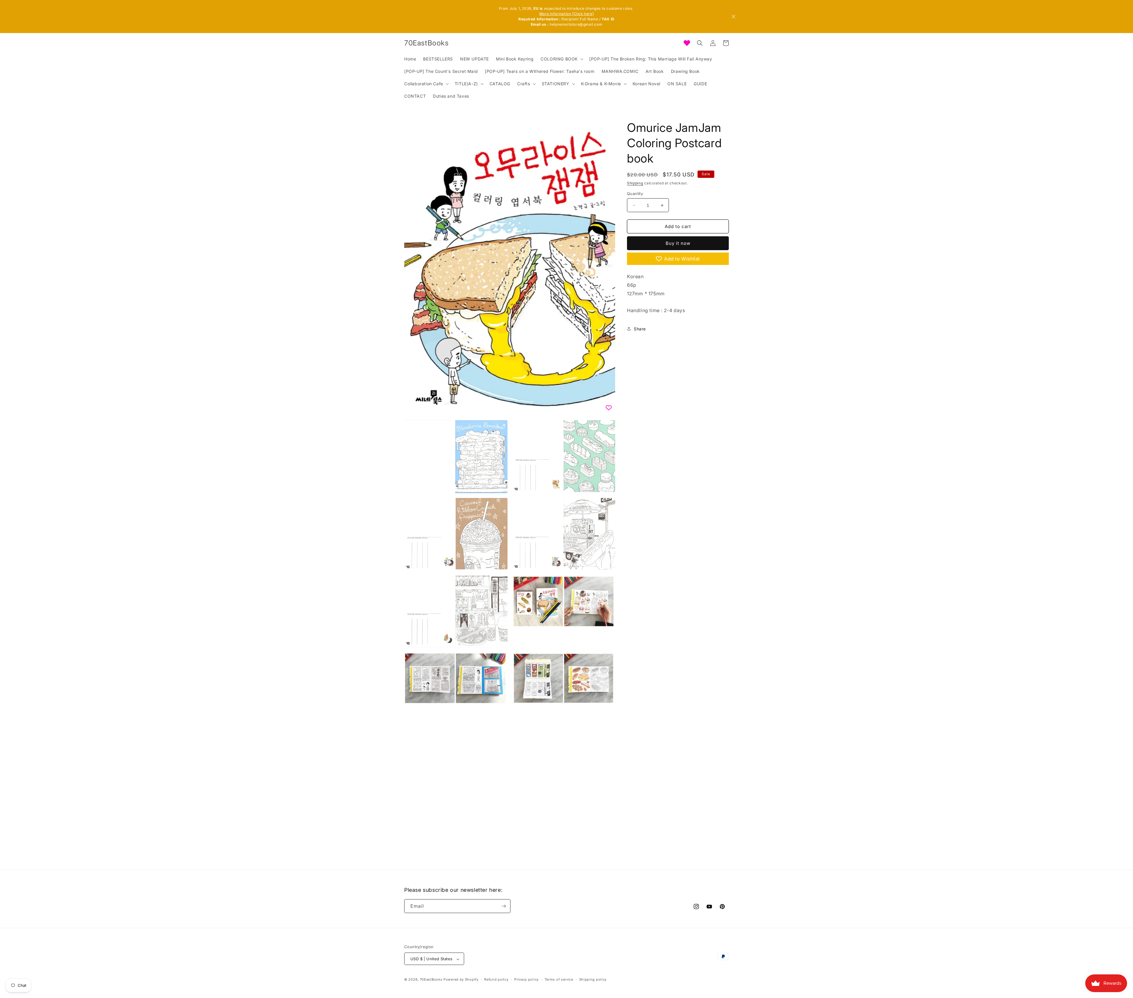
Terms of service (559, 979)
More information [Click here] (566, 14)
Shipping (635, 183)
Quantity (635, 193)
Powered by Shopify (461, 980)
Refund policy (496, 979)
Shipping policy (593, 979)
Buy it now (678, 243)
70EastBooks (431, 980)
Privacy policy (526, 979)
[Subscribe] (503, 906)
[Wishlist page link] (687, 43)
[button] (561, 59)
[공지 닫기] (733, 16)
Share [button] (640, 328)
